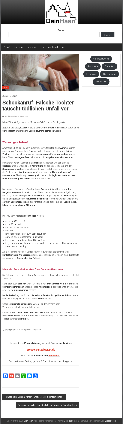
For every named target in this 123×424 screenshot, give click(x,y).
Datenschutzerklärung (52, 47)
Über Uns (18, 47)
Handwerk (91, 74)
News (6, 87)
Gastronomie (109, 74)
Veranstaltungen (101, 59)
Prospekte (93, 66)
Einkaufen (109, 66)
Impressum (32, 47)
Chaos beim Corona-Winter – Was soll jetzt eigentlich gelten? (34, 397)
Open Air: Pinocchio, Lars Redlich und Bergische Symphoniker (46, 405)
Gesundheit (101, 81)
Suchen (61, 30)
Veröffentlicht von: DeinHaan (16, 116)
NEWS (7, 47)
